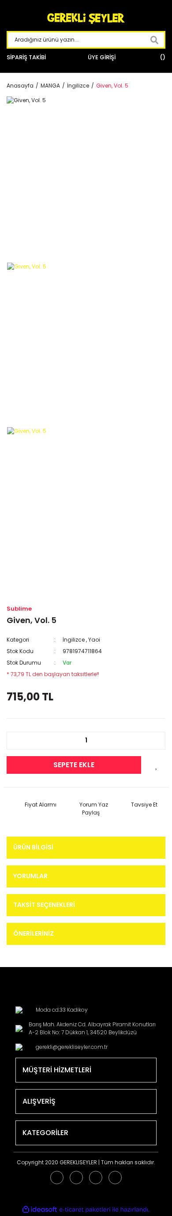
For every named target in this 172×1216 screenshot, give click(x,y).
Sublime (19, 608)
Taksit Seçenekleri (44, 904)
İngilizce (74, 639)
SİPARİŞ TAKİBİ (26, 57)
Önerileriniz (33, 933)
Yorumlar (30, 876)
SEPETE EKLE (73, 765)
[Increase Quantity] (154, 740)
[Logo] (86, 19)
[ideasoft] (39, 1209)
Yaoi (94, 639)
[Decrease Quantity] (18, 740)
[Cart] (161, 57)
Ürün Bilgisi (33, 847)
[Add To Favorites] (156, 765)
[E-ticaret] (85, 1209)
